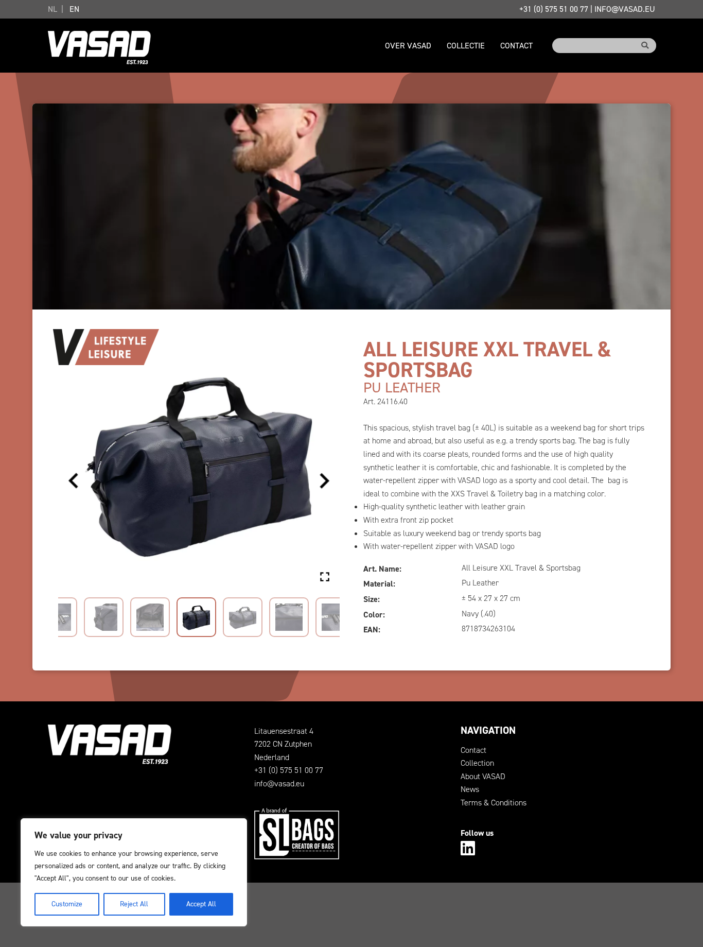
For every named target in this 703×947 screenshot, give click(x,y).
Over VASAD (408, 45)
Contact (516, 45)
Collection (477, 762)
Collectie (466, 45)
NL (52, 9)
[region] (134, 872)
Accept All (201, 904)
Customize (66, 904)
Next (324, 481)
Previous (73, 481)
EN (74, 9)
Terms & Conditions (493, 802)
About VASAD (483, 776)
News (470, 789)
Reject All (134, 904)
